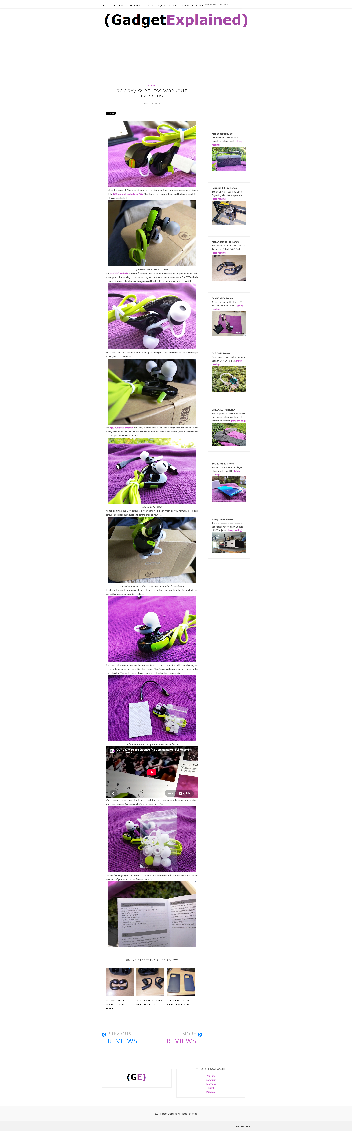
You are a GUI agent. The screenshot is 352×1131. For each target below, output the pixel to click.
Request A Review (167, 5)
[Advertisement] (82, 58)
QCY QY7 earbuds (119, 273)
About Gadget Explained (126, 5)
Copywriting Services (193, 5)
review (152, 86)
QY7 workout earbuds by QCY (128, 194)
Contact (148, 5)
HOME (105, 5)
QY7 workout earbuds (121, 427)
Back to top (242, 1127)
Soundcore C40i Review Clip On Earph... (116, 1004)
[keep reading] (219, 199)
